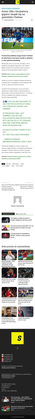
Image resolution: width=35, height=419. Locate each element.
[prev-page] (3, 241)
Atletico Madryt (15, 163)
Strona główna (5, 6)
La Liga (18, 6)
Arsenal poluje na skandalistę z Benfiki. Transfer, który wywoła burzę (20, 235)
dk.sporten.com (8, 356)
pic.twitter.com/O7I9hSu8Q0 (16, 135)
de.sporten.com (8, 358)
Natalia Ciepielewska (9, 20)
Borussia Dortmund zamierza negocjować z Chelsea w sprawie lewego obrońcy (25, 186)
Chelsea (22, 163)
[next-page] (5, 241)
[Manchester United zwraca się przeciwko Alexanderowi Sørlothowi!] (25, 255)
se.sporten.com (8, 354)
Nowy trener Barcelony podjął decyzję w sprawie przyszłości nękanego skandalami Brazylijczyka (9, 187)
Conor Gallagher (5, 165)
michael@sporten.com (8, 377)
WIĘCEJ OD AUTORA (21, 214)
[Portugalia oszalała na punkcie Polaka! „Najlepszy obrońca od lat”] (6, 220)
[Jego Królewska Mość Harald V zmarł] (25, 311)
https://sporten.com (7, 23)
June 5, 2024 (26, 142)
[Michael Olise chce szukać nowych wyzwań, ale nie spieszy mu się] (9, 272)
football (3, 259)
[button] (2, 2)
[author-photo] (17, 203)
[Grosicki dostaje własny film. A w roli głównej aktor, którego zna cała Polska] (6, 228)
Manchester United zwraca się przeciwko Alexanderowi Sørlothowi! (25, 263)
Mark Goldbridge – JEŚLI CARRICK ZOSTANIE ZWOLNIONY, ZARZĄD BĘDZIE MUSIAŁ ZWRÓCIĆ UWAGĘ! (21, 399)
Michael (12, 402)
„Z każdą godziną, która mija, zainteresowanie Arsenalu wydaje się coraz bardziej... (9, 300)
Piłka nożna (12, 6)
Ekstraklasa (4, 229)
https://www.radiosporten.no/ (14, 23)
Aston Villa (8, 163)
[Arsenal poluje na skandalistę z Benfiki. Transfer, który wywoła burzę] (6, 235)
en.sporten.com (8, 359)
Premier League (16, 8)
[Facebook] (3, 23)
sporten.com (7, 361)
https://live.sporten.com (10, 23)
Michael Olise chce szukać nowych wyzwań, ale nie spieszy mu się (9, 281)
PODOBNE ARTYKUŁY (8, 214)
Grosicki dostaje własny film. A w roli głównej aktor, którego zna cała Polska (22, 227)
